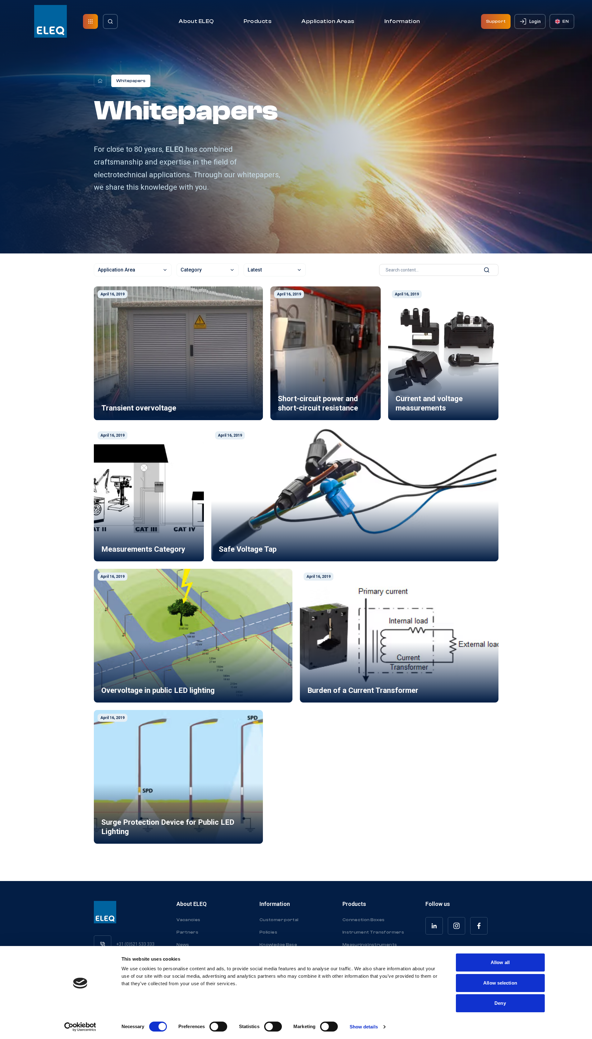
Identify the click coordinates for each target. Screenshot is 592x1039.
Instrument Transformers (373, 932)
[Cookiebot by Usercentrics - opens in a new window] (80, 1027)
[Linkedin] (434, 926)
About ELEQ (196, 21)
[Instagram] (456, 926)
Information (402, 21)
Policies (268, 932)
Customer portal (278, 919)
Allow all (500, 962)
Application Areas (328, 21)
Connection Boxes (363, 919)
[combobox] (133, 269)
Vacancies (188, 919)
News (183, 944)
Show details (364, 1026)
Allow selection (500, 983)
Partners (187, 932)
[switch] (218, 1027)
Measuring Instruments (369, 944)
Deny (500, 1003)
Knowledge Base (278, 944)
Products (258, 21)
